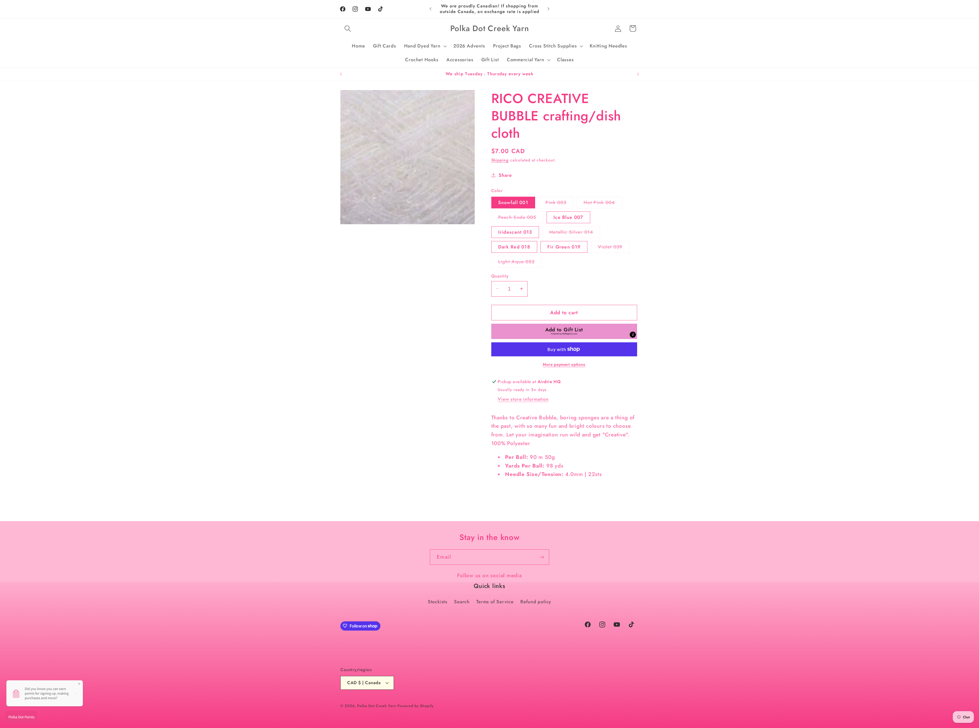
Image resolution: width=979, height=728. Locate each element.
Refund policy (535, 601)
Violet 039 (613, 248)
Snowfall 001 (513, 202)
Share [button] (505, 175)
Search (462, 601)
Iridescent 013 (515, 232)
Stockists (437, 601)
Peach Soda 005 (520, 218)
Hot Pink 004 (603, 203)
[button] (347, 28)
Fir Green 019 (564, 246)
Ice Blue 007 (568, 217)
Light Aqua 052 (520, 262)
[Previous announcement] (430, 9)
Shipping (500, 160)
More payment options (564, 364)
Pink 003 (559, 203)
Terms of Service (494, 601)
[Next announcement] (548, 9)
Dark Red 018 (514, 246)
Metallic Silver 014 (574, 233)
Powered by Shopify (415, 705)
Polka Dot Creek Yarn (376, 705)
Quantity (500, 276)
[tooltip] (633, 334)
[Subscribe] (541, 557)
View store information (523, 399)
